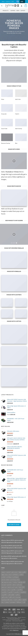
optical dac (19, 584)
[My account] (21, 5)
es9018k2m (15, 574)
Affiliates (8, 620)
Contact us (8, 1)
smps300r (13, 589)
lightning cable (21, 582)
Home (3, 617)
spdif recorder (5, 597)
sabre (16, 587)
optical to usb (11, 587)
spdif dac (18, 594)
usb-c (3, 602)
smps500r (10, 592)
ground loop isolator (15, 579)
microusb (4, 584)
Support (23, 10)
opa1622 (9, 584)
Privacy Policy (22, 617)
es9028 (3, 577)
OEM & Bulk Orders (17, 620)
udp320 (24, 599)
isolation (15, 582)
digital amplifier (22, 572)
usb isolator (12, 602)
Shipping (12, 10)
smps (8, 589)
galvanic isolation (5, 579)
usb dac (7, 602)
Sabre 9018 (21, 587)
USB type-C (19, 602)
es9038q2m (15, 577)
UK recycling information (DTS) (11, 619)
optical (14, 584)
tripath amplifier (17, 599)
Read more (15, 630)
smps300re (19, 589)
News (17, 10)
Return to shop (14, 524)
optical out (4, 587)
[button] (26, 6)
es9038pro (9, 577)
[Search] (1, 5)
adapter (3, 572)
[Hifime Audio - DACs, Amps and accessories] (12, 6)
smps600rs (16, 592)
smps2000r (4, 594)
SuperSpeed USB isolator (7, 599)
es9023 (21, 574)
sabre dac (4, 589)
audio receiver (14, 572)
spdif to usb (11, 597)
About (3, 1)
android (8, 572)
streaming (18, 597)
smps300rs (4, 592)
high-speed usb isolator (7, 582)
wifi (24, 602)
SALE (13, 1)
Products (5, 10)
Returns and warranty (14, 618)
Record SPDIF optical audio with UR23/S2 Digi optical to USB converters (12, 541)
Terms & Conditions (11, 617)
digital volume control (6, 574)
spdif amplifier (11, 594)
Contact (23, 619)
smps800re (23, 592)
